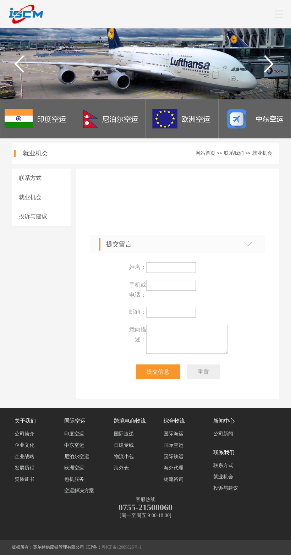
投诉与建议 (33, 216)
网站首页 (205, 153)
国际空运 (75, 421)
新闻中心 (224, 421)
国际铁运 (173, 456)
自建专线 (124, 445)
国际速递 (124, 433)
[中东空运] (254, 136)
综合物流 (174, 421)
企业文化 (24, 445)
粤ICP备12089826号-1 (121, 547)
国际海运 (173, 433)
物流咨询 (173, 479)
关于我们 (25, 421)
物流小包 (124, 456)
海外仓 (121, 468)
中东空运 (74, 445)
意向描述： (137, 334)
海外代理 (173, 468)
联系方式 (30, 178)
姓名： (137, 267)
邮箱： (137, 312)
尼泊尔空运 (76, 456)
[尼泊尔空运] (109, 136)
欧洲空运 (74, 468)
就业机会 (262, 153)
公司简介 (24, 433)
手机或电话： (137, 290)
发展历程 (24, 468)
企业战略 (24, 456)
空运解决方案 (79, 490)
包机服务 (74, 479)
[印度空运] (36, 136)
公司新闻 (223, 433)
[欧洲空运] (182, 136)
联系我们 (234, 153)
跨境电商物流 (130, 421)
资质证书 (24, 479)
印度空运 (74, 433)
